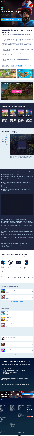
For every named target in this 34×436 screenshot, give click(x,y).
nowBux (1, 409)
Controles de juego (12, 405)
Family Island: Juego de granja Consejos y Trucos (13, 106)
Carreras (1, 422)
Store (1, 407)
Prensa (19, 409)
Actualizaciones (29, 405)
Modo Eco (11, 412)
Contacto (19, 407)
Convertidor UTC (12, 426)
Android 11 (1, 410)
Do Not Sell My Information (24, 432)
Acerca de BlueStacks (21, 405)
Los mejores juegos (3, 417)
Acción (1, 418)
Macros (11, 411)
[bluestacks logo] (3, 1)
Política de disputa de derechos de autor (11, 432)
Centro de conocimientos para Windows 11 (3, 412)
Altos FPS (11, 421)
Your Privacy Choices (18, 435)
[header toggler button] (32, 1)
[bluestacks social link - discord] (27, 409)
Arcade (1, 420)
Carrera (19, 408)
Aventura (1, 419)
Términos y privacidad (3, 432)
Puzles (1, 421)
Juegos (1, 416)
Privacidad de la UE (18, 432)
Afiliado (19, 406)
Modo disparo (12, 406)
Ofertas (1, 408)
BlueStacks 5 (2, 406)
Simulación (3, 14)
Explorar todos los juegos (17, 301)
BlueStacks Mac (2, 405)
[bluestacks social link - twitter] (27, 411)
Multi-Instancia (12, 408)
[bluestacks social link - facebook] (31, 409)
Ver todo (30, 106)
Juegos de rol (2, 423)
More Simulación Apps (6, 333)
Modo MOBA (11, 407)
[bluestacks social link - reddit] (29, 409)
